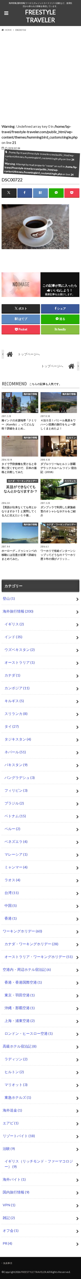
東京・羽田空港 (19, 995)
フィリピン (15, 790)
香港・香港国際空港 (23, 982)
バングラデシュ (19, 777)
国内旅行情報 (16, 1192)
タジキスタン (17, 739)
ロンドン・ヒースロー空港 (28, 1033)
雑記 (9, 1217)
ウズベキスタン (19, 649)
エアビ (10, 1123)
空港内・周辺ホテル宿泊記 (27, 969)
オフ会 (10, 1230)
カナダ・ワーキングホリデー (31, 944)
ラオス (12, 880)
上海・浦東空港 (19, 1020)
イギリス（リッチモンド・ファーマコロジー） (38, 1164)
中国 (10, 905)
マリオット (15, 1084)
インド (13, 637)
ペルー (12, 828)
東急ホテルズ (17, 1097)
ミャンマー (15, 867)
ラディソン (15, 1059)
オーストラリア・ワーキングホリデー (38, 956)
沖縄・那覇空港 (19, 1008)
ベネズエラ (15, 841)
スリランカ (15, 713)
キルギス (14, 701)
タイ (11, 726)
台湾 (11, 892)
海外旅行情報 (18, 611)
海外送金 (12, 1110)
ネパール (15, 752)
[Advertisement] (40, 74)
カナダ (12, 675)
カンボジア (16, 688)
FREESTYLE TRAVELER (40, 16)
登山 (9, 598)
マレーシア (15, 854)
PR (7, 1243)
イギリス (14, 624)
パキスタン (15, 765)
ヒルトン (14, 1072)
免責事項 (7, 1263)
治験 (9, 1148)
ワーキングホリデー (22, 931)
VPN (9, 1205)
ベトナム (15, 816)
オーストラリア (19, 662)
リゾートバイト (19, 1136)
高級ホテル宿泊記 (19, 1046)
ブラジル (14, 803)
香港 (10, 918)
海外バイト (14, 1179)
